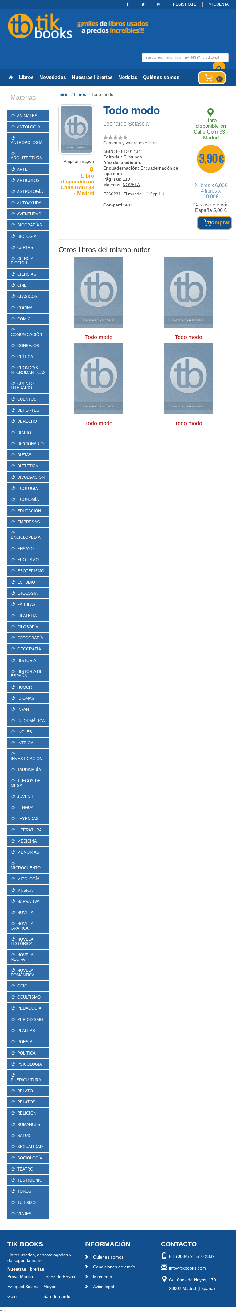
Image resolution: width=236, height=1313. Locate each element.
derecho (26, 421)
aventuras (28, 214)
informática (30, 721)
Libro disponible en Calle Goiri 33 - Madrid (77, 184)
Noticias (127, 77)
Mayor (49, 1286)
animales (26, 116)
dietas (24, 455)
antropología (27, 142)
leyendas (27, 818)
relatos (26, 1102)
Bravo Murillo (20, 1276)
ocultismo (28, 997)
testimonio (29, 1180)
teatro (24, 1169)
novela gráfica (22, 925)
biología (26, 236)
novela (24, 912)
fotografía (29, 638)
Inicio (63, 94)
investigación (26, 758)
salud (23, 1135)
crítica (24, 356)
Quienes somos (108, 1257)
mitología (28, 879)
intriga (24, 743)
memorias (27, 852)
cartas (24, 247)
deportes (27, 410)
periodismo (29, 1019)
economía (27, 499)
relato (24, 1091)
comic (23, 319)
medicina (26, 841)
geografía (28, 649)
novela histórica (22, 941)
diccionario (30, 444)
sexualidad (29, 1146)
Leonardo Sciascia (126, 124)
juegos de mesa (26, 783)
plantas (25, 1030)
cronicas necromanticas (28, 370)
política (26, 1053)
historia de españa (27, 673)
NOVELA (131, 184)
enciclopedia (26, 537)
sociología (29, 1158)
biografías (29, 225)
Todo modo (98, 337)
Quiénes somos (161, 77)
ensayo (25, 548)
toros (23, 1191)
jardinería (28, 769)
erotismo (27, 560)
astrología (29, 191)
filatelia (26, 616)
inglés (24, 732)
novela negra (22, 957)
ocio (21, 986)
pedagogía (28, 1008)
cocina (24, 308)
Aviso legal (103, 1286)
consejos (27, 345)
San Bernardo (56, 1296)
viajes (24, 1213)
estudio (25, 582)
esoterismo (30, 571)
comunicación (26, 334)
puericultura (26, 1080)
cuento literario (22, 385)
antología (28, 127)
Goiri (12, 1296)
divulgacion (30, 477)
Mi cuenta (102, 1276)
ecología (27, 488)
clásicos (26, 296)
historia (26, 660)
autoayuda (28, 203)
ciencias (26, 274)
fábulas (26, 604)
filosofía (27, 627)
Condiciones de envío (114, 1266)
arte (22, 169)
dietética (27, 466)
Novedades (52, 77)
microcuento (26, 868)
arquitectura (26, 158)
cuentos (26, 399)
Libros (26, 77)
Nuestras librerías (92, 77)
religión (26, 1113)
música (24, 890)
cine (21, 285)
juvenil (25, 796)
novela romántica (23, 972)
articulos (28, 180)
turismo (26, 1202)
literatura (29, 830)
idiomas (25, 698)
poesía (24, 1041)
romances (28, 1124)
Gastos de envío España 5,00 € (211, 207)
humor (24, 687)
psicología (29, 1064)
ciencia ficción (22, 260)
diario (23, 432)
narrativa (28, 901)
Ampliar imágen (79, 161)
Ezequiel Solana (23, 1286)
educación (28, 511)
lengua (24, 807)
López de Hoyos (59, 1276)
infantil (25, 709)
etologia (27, 593)
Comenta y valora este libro (130, 142)
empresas (28, 522)
